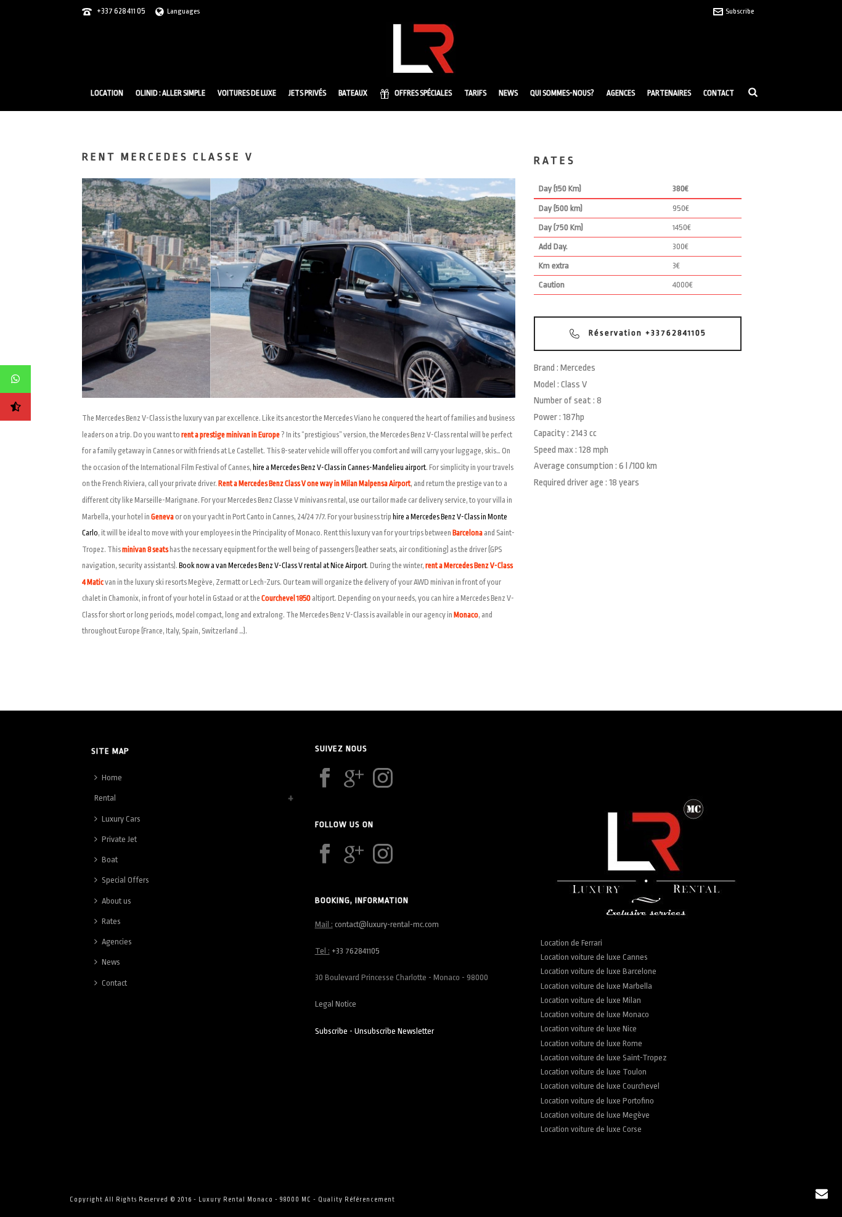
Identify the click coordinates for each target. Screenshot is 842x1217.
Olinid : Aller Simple (170, 93)
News (508, 93)
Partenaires (669, 93)
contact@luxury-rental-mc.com (387, 924)
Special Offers (125, 880)
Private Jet (119, 839)
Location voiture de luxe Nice (589, 1028)
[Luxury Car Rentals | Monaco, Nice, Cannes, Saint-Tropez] (421, 49)
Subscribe (740, 11)
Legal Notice (335, 1004)
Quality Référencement (356, 1199)
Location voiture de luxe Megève (595, 1115)
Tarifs (475, 93)
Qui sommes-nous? (562, 93)
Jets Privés (307, 93)
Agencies (117, 941)
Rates (111, 921)
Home (112, 777)
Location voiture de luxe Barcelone (598, 971)
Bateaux (352, 93)
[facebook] (325, 779)
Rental (105, 797)
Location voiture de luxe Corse (591, 1129)
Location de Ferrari (572, 942)
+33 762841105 (356, 950)
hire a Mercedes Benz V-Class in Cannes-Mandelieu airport (339, 467)
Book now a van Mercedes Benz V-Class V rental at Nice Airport (273, 565)
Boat (110, 859)
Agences (621, 93)
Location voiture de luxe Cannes (594, 957)
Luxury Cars (121, 818)
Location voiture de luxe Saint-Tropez (604, 1057)
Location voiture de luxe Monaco (595, 1014)
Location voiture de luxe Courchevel (600, 1086)
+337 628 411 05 (121, 11)
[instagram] (383, 779)
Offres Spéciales (423, 93)
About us (116, 901)
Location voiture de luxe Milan (591, 1000)
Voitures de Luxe (247, 93)
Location (107, 93)
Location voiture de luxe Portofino (597, 1100)
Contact (718, 93)
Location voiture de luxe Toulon (594, 1071)
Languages (183, 11)
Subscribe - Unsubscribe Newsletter (374, 1031)
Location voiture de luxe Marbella (596, 986)
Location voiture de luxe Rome (591, 1043)
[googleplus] (354, 779)
